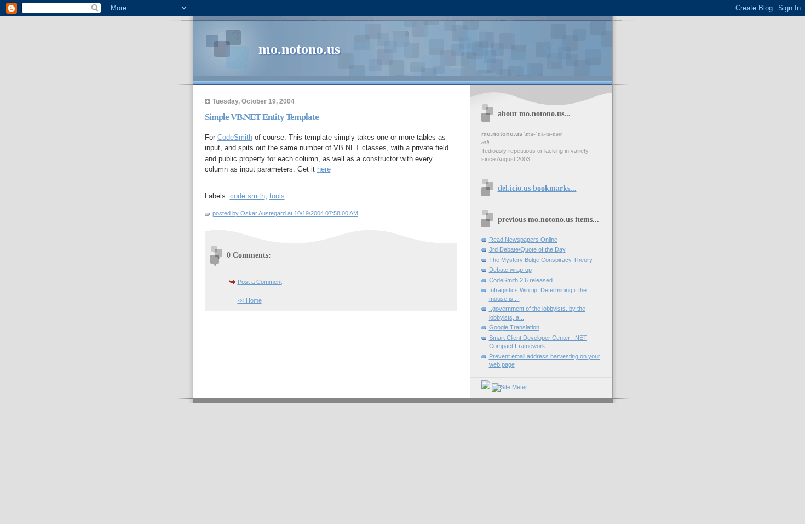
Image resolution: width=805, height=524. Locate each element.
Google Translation (514, 327)
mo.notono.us (299, 49)
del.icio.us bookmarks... (537, 188)
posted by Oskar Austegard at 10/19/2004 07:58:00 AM (285, 213)
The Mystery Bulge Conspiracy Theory (541, 260)
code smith (247, 196)
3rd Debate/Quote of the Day (527, 249)
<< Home (250, 300)
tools (277, 196)
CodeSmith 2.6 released (521, 280)
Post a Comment (260, 281)
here (324, 169)
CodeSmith (234, 137)
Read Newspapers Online (523, 239)
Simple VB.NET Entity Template (262, 117)
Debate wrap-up (510, 269)
